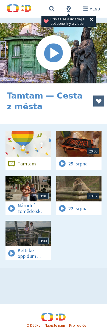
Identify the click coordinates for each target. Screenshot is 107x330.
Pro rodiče (77, 325)
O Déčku (33, 325)
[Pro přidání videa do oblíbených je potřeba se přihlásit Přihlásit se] (98, 101)
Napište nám (55, 325)
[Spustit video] (53, 53)
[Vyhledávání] (52, 9)
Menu (94, 9)
